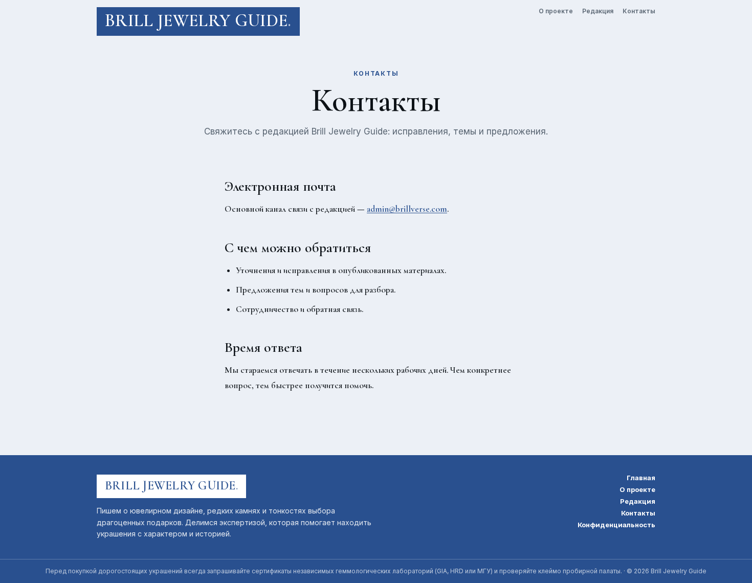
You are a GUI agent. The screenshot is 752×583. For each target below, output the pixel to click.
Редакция (597, 11)
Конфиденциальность (616, 525)
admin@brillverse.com (407, 209)
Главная (641, 478)
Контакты (639, 11)
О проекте (556, 11)
